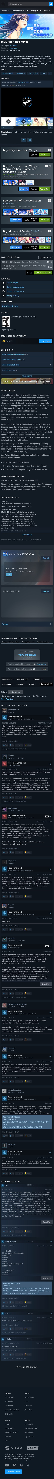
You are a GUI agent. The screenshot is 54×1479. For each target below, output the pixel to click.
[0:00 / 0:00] (27, 102)
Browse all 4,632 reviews (27, 1367)
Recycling (28, 1410)
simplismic (12, 861)
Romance (21, 73)
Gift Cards (9, 1414)
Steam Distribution (12, 1410)
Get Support (29, 1432)
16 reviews (11, 1147)
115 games (11, 940)
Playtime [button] (20, 684)
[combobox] (28, 4)
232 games (11, 1007)
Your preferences (43, 642)
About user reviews (28, 642)
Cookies (8, 1437)
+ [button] (49, 73)
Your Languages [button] (14, 692)
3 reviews (21, 758)
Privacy (7, 1424)
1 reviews (20, 811)
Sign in (4, 132)
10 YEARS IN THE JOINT (17, 1004)
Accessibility (9, 1428)
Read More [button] (46, 984)
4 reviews (21, 1092)
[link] (30, 220)
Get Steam (29, 1424)
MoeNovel (13, 46)
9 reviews (11, 907)
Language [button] (37, 679)
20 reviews (21, 940)
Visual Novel (8, 73)
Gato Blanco (12, 808)
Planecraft (12, 1144)
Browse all (45, 257)
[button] (5, 11)
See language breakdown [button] (11, 642)
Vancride (11, 938)
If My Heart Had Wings (25, 174)
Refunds (8, 1441)
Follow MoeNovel (17, 568)
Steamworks (9, 1406)
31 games (11, 811)
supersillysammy (14, 1090)
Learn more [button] (45, 341)
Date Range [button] (6, 684)
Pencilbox (11, 1048)
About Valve (29, 1397)
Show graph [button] (45, 684)
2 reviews (11, 712)
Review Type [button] (7, 679)
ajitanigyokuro (13, 710)
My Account (29, 1437)
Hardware (28, 1406)
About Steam (10, 1397)
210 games (11, 758)
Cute (43, 73)
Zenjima (11, 905)
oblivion (11, 756)
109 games (11, 1092)
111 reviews (21, 1007)
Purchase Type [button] (22, 679)
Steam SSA (9, 1402)
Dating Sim (33, 73)
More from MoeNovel (21, 554)
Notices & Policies (12, 1432)
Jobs (26, 1402)
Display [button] (31, 684)
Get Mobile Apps (13, 1472)
